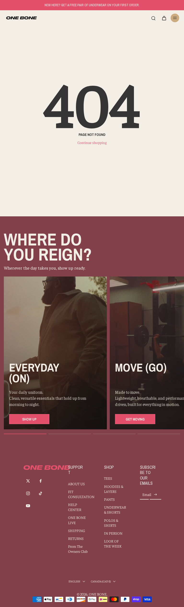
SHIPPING (76, 530)
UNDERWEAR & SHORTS (115, 509)
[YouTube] (28, 506)
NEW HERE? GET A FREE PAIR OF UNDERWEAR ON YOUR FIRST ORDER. (92, 5)
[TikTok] (40, 493)
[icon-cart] (164, 18)
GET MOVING (135, 419)
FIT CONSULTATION (79, 494)
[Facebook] (40, 481)
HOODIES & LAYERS (113, 489)
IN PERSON (113, 533)
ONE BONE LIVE (77, 520)
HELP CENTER (74, 507)
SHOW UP (29, 419)
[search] (153, 18)
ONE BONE (98, 594)
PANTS (109, 499)
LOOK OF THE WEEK (112, 543)
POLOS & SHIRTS (111, 522)
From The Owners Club (78, 549)
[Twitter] (28, 481)
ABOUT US (76, 483)
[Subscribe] (155, 495)
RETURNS (76, 538)
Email (146, 494)
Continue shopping (92, 142)
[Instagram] (28, 493)
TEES (108, 478)
